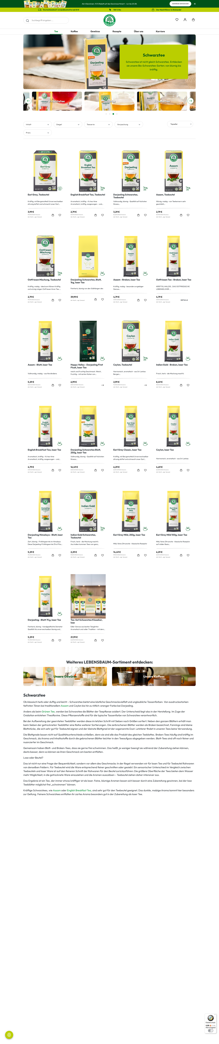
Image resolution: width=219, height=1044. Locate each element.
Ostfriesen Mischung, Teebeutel (44, 279)
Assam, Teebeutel (165, 194)
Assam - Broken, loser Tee (126, 279)
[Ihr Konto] (185, 19)
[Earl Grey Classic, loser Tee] (131, 426)
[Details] (102, 385)
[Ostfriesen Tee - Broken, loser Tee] (173, 256)
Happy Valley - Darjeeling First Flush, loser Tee (87, 366)
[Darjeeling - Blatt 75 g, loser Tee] (45, 596)
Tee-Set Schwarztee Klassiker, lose (87, 621)
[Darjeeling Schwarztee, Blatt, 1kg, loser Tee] (88, 256)
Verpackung (122, 124)
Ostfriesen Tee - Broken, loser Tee (173, 279)
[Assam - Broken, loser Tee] (131, 256)
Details (184, 300)
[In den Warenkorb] (53, 215)
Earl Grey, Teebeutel (38, 194)
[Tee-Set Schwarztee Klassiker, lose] (88, 596)
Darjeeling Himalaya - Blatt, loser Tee (45, 536)
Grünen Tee (48, 711)
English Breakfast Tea (79, 790)
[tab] (106, 114)
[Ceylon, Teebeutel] (131, 341)
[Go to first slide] (191, 101)
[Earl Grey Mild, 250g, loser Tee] (131, 511)
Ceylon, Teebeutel (122, 364)
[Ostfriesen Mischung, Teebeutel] (45, 256)
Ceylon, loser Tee (165, 449)
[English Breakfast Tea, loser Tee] (45, 426)
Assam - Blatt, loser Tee (40, 364)
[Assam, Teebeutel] (173, 171)
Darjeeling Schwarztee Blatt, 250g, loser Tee (86, 451)
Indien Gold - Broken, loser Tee (172, 364)
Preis (28, 133)
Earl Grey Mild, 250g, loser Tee (129, 534)
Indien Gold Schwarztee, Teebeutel (83, 536)
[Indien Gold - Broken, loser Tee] (173, 341)
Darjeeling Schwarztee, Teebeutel (125, 196)
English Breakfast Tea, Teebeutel (88, 194)
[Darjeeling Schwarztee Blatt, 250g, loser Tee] (88, 426)
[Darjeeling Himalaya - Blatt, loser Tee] (45, 511)
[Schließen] (195, 4)
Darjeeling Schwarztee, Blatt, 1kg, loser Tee (86, 281)
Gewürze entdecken (180, 4)
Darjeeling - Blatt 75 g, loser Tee (44, 620)
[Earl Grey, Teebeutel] (45, 171)
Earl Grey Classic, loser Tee (127, 449)
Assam (65, 705)
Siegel (59, 124)
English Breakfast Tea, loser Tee (44, 449)
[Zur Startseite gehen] (109, 20)
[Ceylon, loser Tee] (173, 426)
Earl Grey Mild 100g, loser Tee (171, 534)
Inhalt (28, 124)
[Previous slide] (28, 101)
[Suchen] (27, 20)
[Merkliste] (176, 19)
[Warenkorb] (193, 20)
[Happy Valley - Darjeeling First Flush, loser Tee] (88, 341)
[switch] (210, 1030)
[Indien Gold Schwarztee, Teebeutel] (88, 511)
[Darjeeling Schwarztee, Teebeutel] (131, 171)
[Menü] (214, 1015)
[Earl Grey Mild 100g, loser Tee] (173, 511)
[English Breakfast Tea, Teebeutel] (88, 171)
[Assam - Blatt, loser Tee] (45, 341)
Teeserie (91, 124)
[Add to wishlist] (60, 215)
